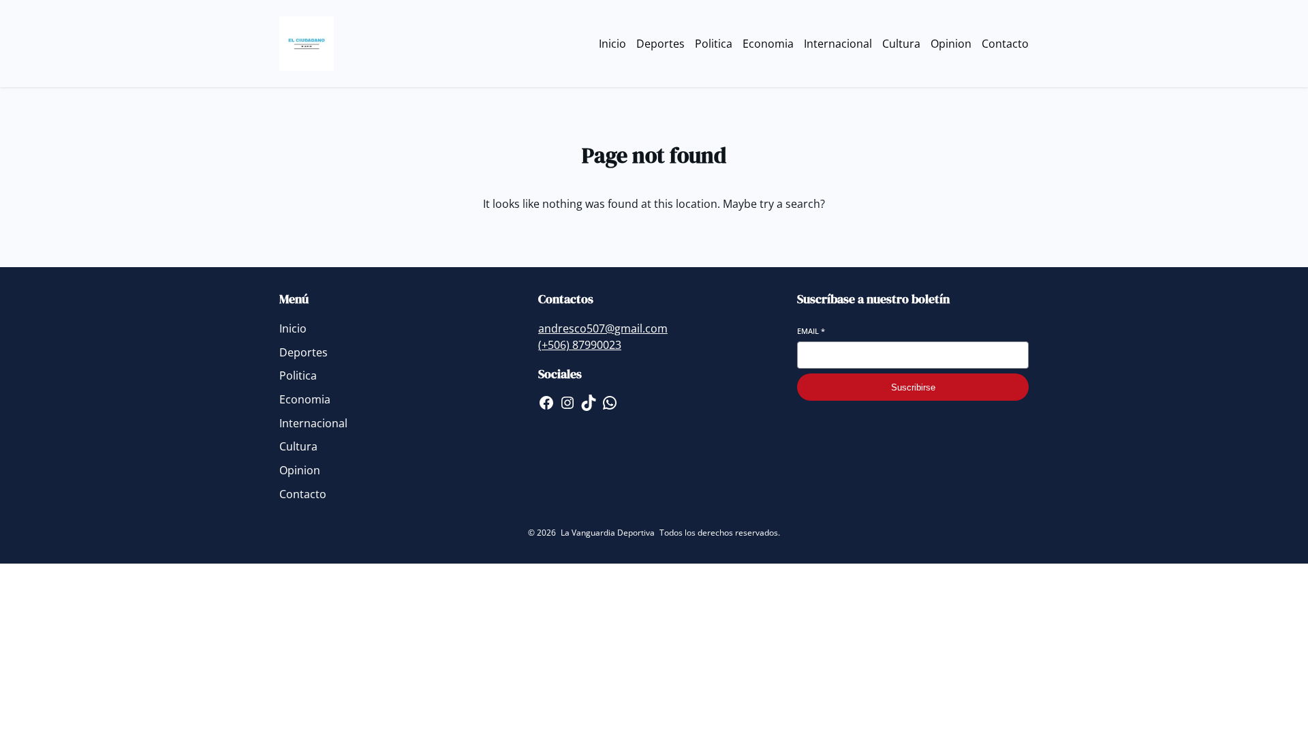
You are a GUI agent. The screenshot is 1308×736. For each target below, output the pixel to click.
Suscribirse (913, 387)
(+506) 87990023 (579, 344)
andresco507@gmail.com (603, 328)
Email (811, 331)
